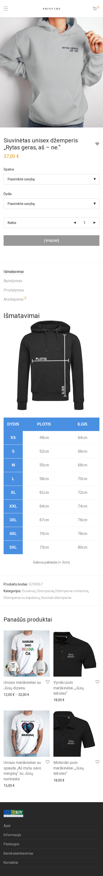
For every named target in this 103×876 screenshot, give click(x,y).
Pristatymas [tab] (14, 290)
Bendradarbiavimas (18, 853)
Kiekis (12, 223)
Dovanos (28, 591)
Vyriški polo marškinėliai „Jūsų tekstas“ (68, 688)
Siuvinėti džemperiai (56, 598)
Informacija (12, 835)
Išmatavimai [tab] (14, 271)
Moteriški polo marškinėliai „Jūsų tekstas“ (68, 768)
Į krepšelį (51, 240)
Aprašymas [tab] (13, 281)
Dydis (8, 194)
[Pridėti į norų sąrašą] (97, 144)
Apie (7, 826)
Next (98, 72)
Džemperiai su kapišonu (22, 598)
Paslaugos (11, 844)
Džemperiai (45, 591)
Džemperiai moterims (71, 591)
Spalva (9, 169)
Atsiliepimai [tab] (15, 299)
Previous (4, 72)
